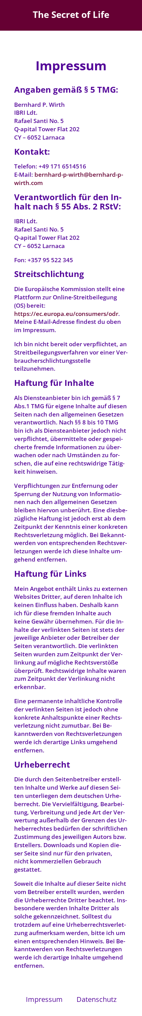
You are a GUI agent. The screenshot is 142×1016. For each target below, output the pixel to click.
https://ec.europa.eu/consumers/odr (66, 314)
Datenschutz (96, 999)
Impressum (44, 999)
